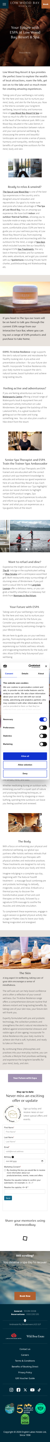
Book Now (25, 1296)
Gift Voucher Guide (25, 1378)
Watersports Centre (12, 396)
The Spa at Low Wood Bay (16, 192)
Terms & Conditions (25, 1360)
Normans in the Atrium (24, 595)
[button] (14, 549)
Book (45, 4)
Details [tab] (25, 673)
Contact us (25, 1349)
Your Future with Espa (25, 1078)
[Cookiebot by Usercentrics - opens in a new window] (29, 666)
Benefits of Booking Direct (25, 1366)
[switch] (43, 728)
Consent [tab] (9, 673)
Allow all (25, 756)
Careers (25, 1354)
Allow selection (25, 765)
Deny (25, 773)
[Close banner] (46, 666)
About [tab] (41, 673)
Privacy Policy (25, 1372)
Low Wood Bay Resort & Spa (25, 113)
